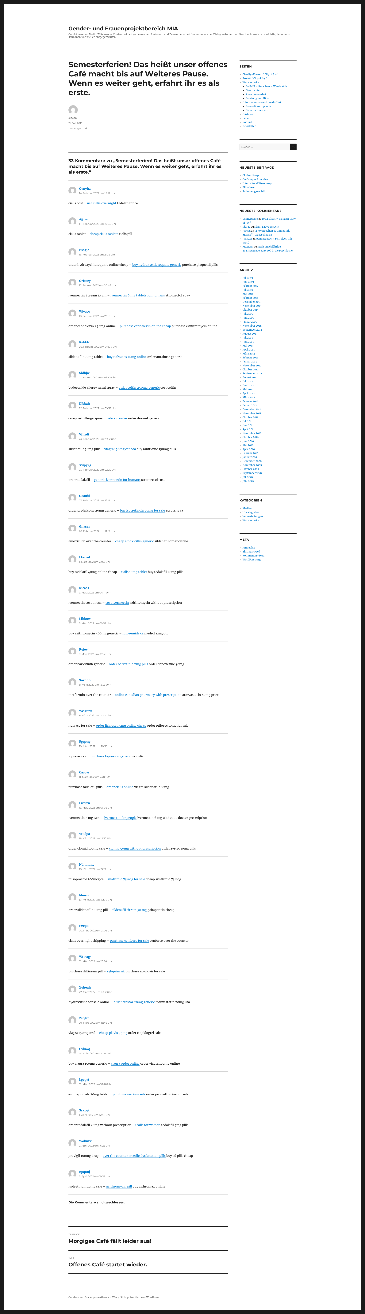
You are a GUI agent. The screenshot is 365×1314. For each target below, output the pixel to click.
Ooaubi (84, 496)
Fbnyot (84, 895)
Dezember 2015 (252, 301)
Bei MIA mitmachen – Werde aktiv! (267, 86)
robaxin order (117, 418)
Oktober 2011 (250, 417)
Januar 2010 (250, 457)
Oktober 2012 (251, 369)
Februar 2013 (250, 357)
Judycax (247, 238)
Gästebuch (249, 114)
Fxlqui (84, 926)
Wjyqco (84, 311)
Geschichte (252, 90)
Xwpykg (85, 465)
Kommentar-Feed (253, 555)
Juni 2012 (248, 385)
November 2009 (252, 465)
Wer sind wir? (251, 82)
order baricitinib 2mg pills (128, 664)
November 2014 (252, 325)
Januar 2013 (250, 361)
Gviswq (84, 1049)
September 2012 (252, 373)
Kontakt (247, 122)
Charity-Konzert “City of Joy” (260, 74)
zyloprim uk (116, 971)
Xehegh (85, 987)
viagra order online (125, 1063)
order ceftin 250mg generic (139, 387)
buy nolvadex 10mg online (127, 357)
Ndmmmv (86, 864)
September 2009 (253, 473)
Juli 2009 (248, 477)
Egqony (84, 741)
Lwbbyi (84, 803)
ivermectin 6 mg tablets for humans (137, 295)
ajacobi (73, 117)
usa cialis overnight (101, 203)
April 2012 (249, 393)
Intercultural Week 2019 (257, 183)
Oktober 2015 (251, 309)
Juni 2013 (248, 341)
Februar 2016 (251, 297)
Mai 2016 (248, 293)
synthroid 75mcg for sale (126, 879)
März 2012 (249, 397)
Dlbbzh (84, 404)
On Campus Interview (255, 179)
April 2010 (249, 449)
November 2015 (252, 305)
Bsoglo (84, 250)
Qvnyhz (85, 188)
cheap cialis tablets (104, 234)
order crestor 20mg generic (134, 1002)
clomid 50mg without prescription (135, 848)
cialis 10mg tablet (134, 572)
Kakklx (84, 342)
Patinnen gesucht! (254, 191)
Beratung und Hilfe (257, 98)
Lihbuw (84, 619)
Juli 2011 (247, 421)
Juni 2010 (248, 441)
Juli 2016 (248, 290)
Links (246, 118)
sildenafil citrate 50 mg (129, 910)
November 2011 (252, 413)
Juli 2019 (248, 278)
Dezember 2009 (252, 461)
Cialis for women (147, 1125)
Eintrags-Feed (251, 551)
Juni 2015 (248, 317)
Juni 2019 (248, 282)
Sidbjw (84, 373)
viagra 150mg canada (120, 449)
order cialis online (119, 787)
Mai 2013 (248, 345)
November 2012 (252, 365)
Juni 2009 (248, 481)
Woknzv (85, 1141)
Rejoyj (84, 649)
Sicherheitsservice (257, 110)
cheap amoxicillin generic (134, 541)
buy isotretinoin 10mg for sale (142, 510)
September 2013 (252, 329)
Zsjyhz (84, 1018)
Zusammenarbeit (256, 94)
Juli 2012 (248, 381)
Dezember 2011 (252, 409)
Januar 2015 (250, 321)
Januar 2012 (250, 405)
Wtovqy (85, 957)
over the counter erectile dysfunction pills (134, 1156)
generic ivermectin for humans (117, 480)
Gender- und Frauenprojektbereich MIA (123, 28)
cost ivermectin (117, 602)
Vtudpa (84, 834)
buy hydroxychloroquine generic (156, 264)
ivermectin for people (120, 818)
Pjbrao (246, 226)
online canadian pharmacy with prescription (148, 695)
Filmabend (249, 187)
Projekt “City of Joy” (255, 78)
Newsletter (249, 126)
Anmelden (249, 547)
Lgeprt (84, 1079)
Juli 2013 (248, 337)
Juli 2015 (248, 313)
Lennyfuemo (250, 218)
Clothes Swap (251, 175)
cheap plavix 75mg (113, 1033)
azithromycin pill (119, 1186)
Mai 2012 (248, 389)
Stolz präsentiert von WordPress (139, 1297)
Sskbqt (84, 1110)
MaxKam (248, 246)
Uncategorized (77, 128)
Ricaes (84, 588)
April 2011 (248, 429)
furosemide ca (133, 633)
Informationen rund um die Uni (262, 102)
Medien (247, 508)
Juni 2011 (248, 425)
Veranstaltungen (253, 516)
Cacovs (84, 772)
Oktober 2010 (251, 437)
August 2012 (250, 377)
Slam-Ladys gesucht (266, 226)
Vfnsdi (84, 434)
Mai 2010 (248, 445)
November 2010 (252, 433)
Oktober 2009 (251, 469)
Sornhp (84, 680)
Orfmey (85, 281)
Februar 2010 (250, 453)
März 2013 (249, 353)
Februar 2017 (250, 286)
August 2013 (250, 333)
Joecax (247, 230)
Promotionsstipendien (259, 106)
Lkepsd (84, 557)
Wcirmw (85, 711)
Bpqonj (84, 1172)
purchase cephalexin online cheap (145, 326)
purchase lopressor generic (110, 756)
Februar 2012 (250, 401)
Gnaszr (84, 526)
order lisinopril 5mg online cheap (121, 725)
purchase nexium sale (129, 1094)
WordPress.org (252, 559)
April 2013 (249, 349)
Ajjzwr (84, 219)
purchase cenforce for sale (129, 940)
